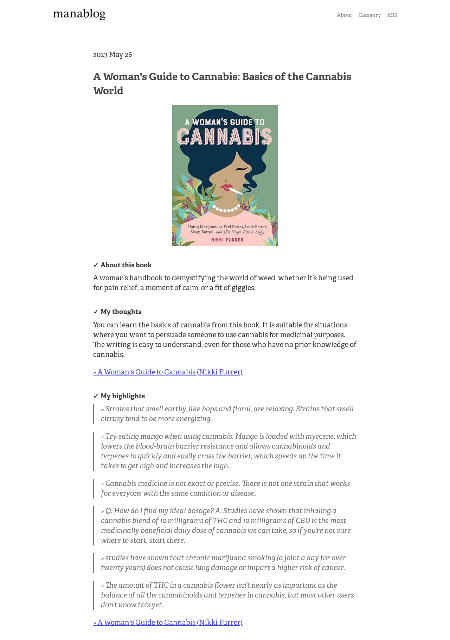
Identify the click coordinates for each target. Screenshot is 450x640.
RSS (392, 15)
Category (370, 15)
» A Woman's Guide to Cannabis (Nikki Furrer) (168, 372)
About (344, 15)
